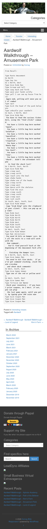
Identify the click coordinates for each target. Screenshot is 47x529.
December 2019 (12, 394)
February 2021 (12, 350)
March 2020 (11, 385)
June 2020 (10, 375)
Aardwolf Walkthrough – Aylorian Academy (20, 492)
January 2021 (11, 353)
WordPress (34, 521)
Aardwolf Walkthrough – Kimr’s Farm (33, 320)
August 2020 (11, 369)
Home (8, 36)
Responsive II (14, 521)
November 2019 (12, 397)
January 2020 (11, 391)
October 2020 (11, 363)
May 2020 (10, 379)
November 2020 (12, 360)
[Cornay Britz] (23, 8)
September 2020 (13, 366)
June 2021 (10, 344)
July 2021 (10, 341)
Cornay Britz (27, 519)
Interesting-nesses (19, 309)
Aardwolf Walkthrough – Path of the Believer (21, 495)
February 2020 (12, 388)
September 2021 (13, 338)
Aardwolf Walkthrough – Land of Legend (13, 320)
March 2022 (11, 335)
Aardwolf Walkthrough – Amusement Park (20, 502)
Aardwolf (17, 312)
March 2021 (11, 347)
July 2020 (10, 372)
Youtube (19, 36)
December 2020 (12, 357)
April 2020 (10, 382)
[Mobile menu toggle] (42, 30)
